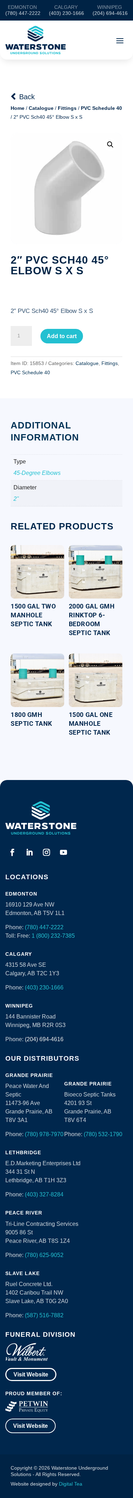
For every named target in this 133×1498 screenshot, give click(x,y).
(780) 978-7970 (44, 1134)
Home (17, 108)
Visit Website (30, 1374)
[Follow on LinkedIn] (29, 852)
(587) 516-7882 (44, 1315)
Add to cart (62, 336)
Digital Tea (70, 1484)
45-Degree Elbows (37, 473)
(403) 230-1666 (44, 987)
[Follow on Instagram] (46, 852)
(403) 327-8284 (44, 1194)
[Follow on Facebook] (12, 852)
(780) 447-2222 (44, 927)
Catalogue (41, 108)
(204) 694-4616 (44, 1039)
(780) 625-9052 (44, 1255)
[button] (110, 144)
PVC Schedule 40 (101, 108)
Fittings (67, 108)
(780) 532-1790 (103, 1134)
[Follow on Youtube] (63, 852)
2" (16, 499)
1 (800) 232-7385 (53, 936)
